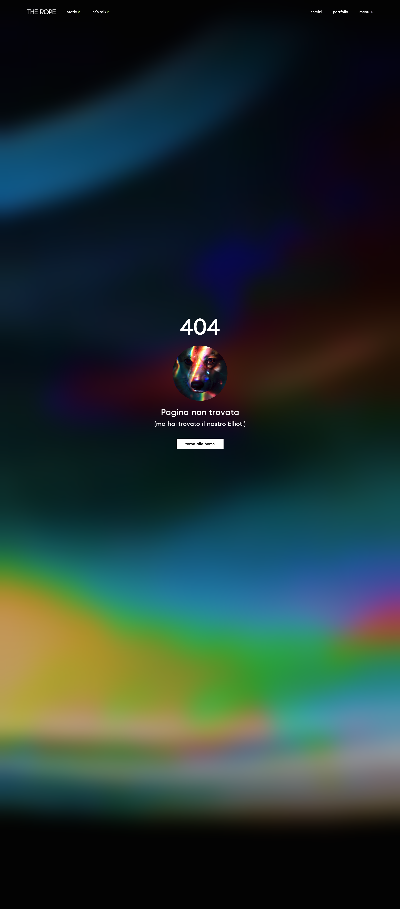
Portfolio (340, 11)
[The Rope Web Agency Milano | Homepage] (41, 11)
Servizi (316, 11)
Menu (364, 11)
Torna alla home (200, 443)
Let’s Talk (99, 12)
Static (72, 12)
